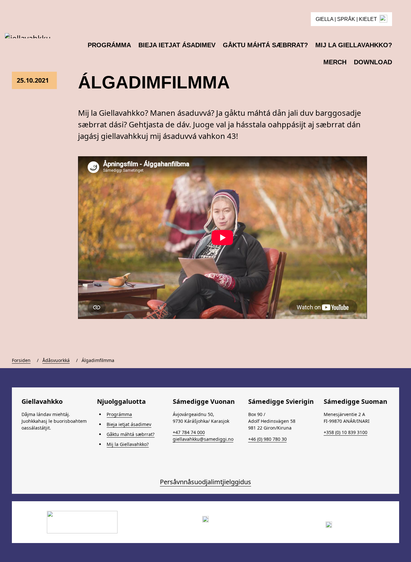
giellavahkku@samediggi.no (203, 439)
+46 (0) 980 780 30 (267, 439)
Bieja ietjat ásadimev (129, 424)
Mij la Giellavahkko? (128, 444)
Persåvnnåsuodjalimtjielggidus (205, 481)
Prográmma (119, 414)
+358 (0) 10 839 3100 (345, 432)
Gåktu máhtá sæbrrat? (130, 434)
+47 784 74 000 (189, 432)
